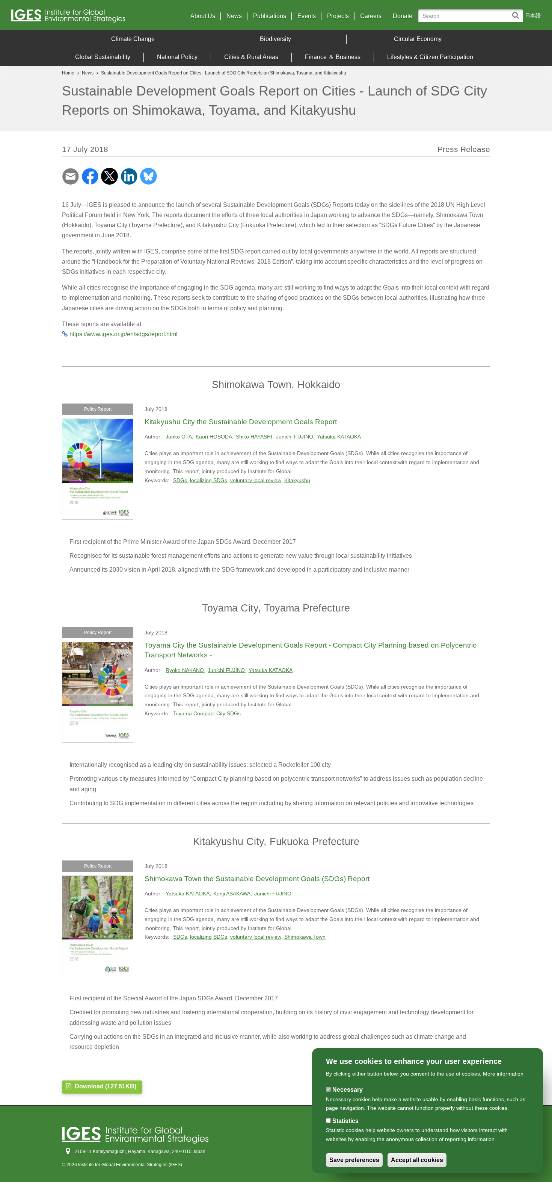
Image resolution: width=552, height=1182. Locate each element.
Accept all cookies (417, 1160)
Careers (371, 16)
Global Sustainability (102, 57)
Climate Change (133, 39)
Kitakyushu (297, 480)
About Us (202, 16)
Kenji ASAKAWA (231, 894)
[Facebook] (89, 176)
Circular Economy (418, 39)
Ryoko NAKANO (185, 670)
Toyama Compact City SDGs (207, 713)
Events (306, 16)
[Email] (70, 176)
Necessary (347, 1089)
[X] (109, 176)
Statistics (345, 1121)
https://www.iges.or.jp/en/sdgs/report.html (123, 334)
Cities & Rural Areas (251, 57)
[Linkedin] (129, 176)
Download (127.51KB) (104, 1086)
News (234, 16)
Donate (402, 16)
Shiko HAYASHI (254, 437)
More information (503, 1074)
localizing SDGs (208, 480)
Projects (338, 16)
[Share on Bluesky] (148, 176)
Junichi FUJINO (294, 437)
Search (517, 12)
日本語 (533, 15)
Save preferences (354, 1160)
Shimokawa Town (305, 937)
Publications (269, 16)
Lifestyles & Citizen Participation (430, 57)
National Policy (177, 57)
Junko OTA (179, 437)
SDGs (180, 480)
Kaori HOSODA (214, 437)
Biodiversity (275, 39)
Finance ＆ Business (332, 57)
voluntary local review (255, 480)
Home (68, 73)
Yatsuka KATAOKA (339, 437)
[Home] (76, 18)
